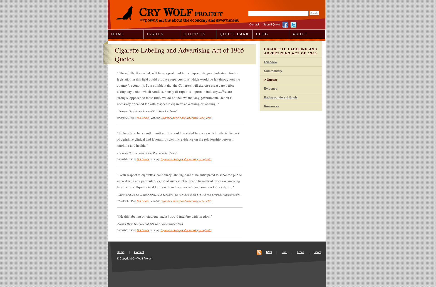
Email (300, 252)
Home (117, 34)
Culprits (194, 34)
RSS (269, 252)
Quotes (272, 79)
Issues (155, 34)
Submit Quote (271, 24)
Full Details (143, 117)
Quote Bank (234, 34)
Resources (271, 106)
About (300, 34)
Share (317, 252)
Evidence (270, 88)
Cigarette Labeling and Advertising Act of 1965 (186, 117)
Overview (270, 62)
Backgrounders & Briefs (280, 97)
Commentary (273, 71)
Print (284, 252)
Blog (262, 34)
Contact (254, 24)
